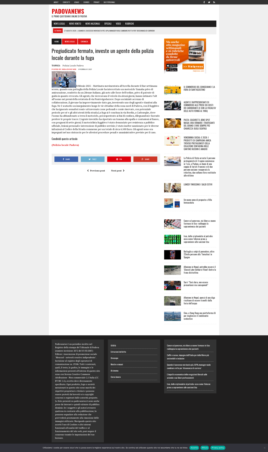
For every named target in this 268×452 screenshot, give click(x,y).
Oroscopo (114, 358)
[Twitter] (209, 2)
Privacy (96, 2)
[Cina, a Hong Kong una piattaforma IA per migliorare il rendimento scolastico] (172, 319)
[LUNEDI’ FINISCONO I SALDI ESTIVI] (172, 190)
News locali (59, 23)
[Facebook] (204, 2)
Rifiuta (205, 448)
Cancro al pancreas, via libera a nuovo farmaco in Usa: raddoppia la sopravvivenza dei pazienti (200, 223)
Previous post (97, 170)
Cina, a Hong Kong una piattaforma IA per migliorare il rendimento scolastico (200, 316)
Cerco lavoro (116, 376)
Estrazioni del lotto (118, 351)
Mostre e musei (117, 364)
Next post (116, 170)
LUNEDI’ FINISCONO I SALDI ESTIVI (198, 184)
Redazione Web (69, 69)
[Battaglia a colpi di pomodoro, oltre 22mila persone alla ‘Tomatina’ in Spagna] (172, 257)
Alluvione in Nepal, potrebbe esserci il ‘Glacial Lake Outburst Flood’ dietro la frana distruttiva (200, 269)
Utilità (113, 345)
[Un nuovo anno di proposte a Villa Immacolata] (172, 205)
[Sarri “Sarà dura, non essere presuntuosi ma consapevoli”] (172, 288)
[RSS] (214, 2)
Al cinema (114, 370)
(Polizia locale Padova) (65, 145)
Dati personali (109, 2)
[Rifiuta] (264, 447)
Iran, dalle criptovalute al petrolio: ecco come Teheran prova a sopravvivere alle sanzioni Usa (198, 239)
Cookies (86, 2)
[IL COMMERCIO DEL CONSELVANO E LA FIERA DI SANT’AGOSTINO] (172, 92)
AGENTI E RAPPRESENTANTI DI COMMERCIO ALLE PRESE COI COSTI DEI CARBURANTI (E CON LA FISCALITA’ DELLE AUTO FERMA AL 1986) (200, 107)
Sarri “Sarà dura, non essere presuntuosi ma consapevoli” (196, 284)
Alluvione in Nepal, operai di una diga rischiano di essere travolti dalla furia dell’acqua (199, 300)
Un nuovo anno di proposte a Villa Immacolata (198, 201)
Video (118, 23)
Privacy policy (218, 448)
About (56, 2)
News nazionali (92, 23)
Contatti (66, 2)
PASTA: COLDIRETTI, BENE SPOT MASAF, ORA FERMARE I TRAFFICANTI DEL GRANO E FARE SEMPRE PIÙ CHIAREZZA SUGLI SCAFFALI (199, 124)
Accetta (194, 448)
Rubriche (129, 23)
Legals (76, 2)
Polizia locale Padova (73, 65)
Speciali (108, 23)
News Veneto (75, 23)
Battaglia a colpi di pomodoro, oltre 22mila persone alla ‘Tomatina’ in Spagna (199, 254)
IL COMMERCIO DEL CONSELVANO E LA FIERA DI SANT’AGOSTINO (199, 88)
